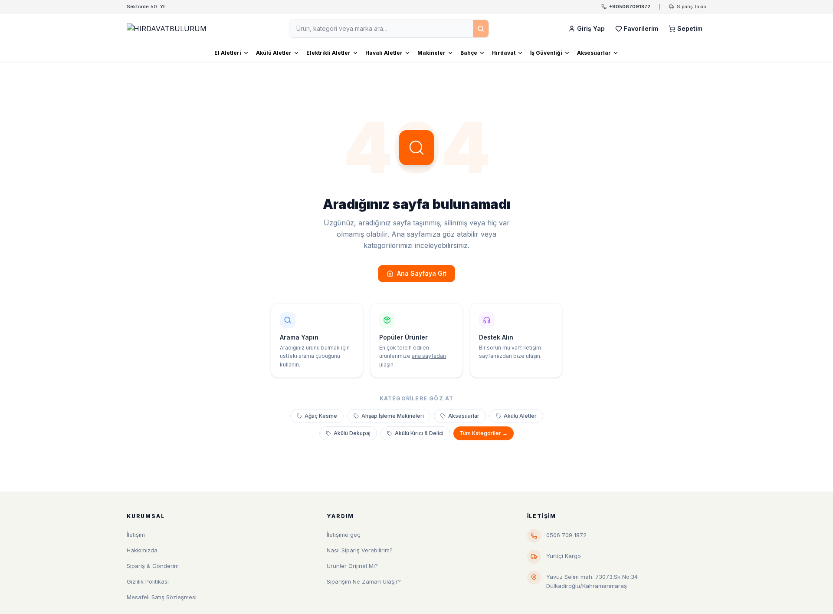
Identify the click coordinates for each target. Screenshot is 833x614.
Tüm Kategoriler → (483, 433)
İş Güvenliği (546, 53)
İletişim (136, 534)
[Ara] (481, 28)
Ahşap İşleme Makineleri (392, 416)
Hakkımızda (142, 550)
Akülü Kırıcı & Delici (419, 433)
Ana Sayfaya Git (421, 273)
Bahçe (468, 53)
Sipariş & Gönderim (153, 565)
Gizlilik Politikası (148, 581)
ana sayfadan (429, 356)
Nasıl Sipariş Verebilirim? (360, 550)
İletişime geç (344, 534)
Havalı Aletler (384, 53)
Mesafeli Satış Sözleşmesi (162, 597)
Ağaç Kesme (321, 416)
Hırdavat (503, 53)
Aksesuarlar (594, 53)
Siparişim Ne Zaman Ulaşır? (364, 581)
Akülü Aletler (274, 53)
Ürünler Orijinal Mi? (352, 565)
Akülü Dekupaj (352, 433)
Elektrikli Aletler (328, 53)
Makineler (431, 53)
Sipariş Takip (691, 6)
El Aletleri (227, 53)
